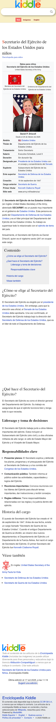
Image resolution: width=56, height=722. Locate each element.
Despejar (45, 11)
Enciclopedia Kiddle (19, 697)
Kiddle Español (8, 715)
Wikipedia (22, 709)
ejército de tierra (46, 225)
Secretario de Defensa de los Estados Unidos (34, 175)
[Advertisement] (28, 30)
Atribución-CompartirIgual (22, 662)
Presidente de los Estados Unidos (32, 161)
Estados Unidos (28, 140)
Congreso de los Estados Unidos (20, 468)
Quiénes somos (35, 715)
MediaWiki (17, 712)
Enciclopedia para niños (12, 57)
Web (18, 20)
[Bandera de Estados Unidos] (19, 140)
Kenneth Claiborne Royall (29, 187)
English (36, 20)
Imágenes (27, 20)
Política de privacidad (11, 717)
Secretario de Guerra (27, 184)
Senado (49, 163)
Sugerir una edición (27, 682)
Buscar (51, 12)
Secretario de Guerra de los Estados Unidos (25, 582)
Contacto (28, 717)
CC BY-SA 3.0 (46, 701)
